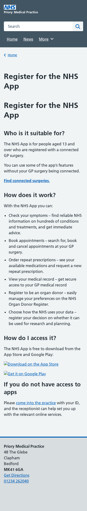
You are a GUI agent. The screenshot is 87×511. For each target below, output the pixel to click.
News (28, 39)
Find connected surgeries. (27, 180)
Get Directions (16, 475)
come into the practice (36, 402)
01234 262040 (16, 481)
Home (12, 39)
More (45, 39)
